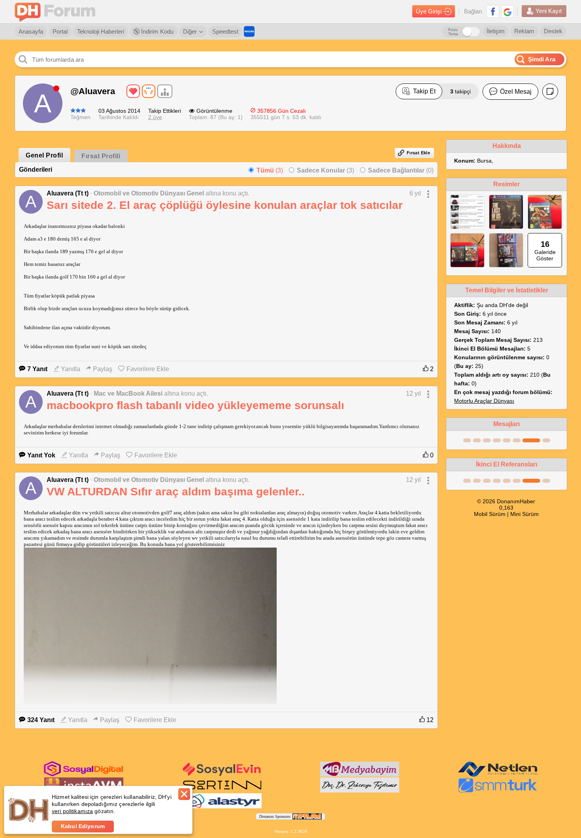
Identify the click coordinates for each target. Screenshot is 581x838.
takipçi (460, 91)
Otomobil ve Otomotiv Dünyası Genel (149, 193)
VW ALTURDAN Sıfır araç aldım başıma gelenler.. (176, 491)
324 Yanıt (41, 720)
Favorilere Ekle (147, 369)
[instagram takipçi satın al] (83, 774)
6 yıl (415, 193)
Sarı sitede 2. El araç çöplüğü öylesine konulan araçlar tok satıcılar (225, 205)
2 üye (155, 117)
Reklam (524, 31)
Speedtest (225, 31)
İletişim (496, 31)
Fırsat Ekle (418, 152)
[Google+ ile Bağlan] (507, 11)
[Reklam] (249, 31)
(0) (401, 170)
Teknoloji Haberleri (100, 31)
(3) (270, 170)
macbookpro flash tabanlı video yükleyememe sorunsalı (195, 405)
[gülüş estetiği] (359, 791)
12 (429, 720)
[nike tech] (222, 791)
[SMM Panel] (497, 791)
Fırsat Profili (100, 156)
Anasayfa (31, 31)
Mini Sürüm (524, 514)
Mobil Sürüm (490, 514)
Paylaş (102, 369)
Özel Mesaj (516, 91)
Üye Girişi (428, 11)
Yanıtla (70, 369)
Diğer (190, 31)
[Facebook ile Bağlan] (493, 11)
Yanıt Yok (41, 455)
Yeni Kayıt (549, 11)
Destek (553, 31)
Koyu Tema (453, 31)
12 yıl (413, 393)
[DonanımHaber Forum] (57, 11)
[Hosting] (497, 775)
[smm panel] (359, 775)
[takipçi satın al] (222, 775)
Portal (60, 31)
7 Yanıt (37, 369)
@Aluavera (92, 91)
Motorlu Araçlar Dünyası (484, 401)
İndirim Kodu (157, 31)
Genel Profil (44, 155)
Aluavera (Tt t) (68, 193)
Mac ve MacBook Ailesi (128, 393)
